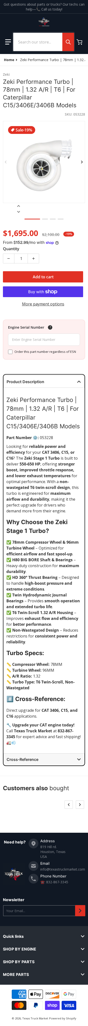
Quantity (11, 248)
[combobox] (43, 42)
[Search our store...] (68, 42)
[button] (8, 42)
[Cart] (80, 42)
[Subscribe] (80, 910)
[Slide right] (82, 162)
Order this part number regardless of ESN (45, 351)
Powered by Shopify (62, 1018)
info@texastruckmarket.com (62, 869)
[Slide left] (6, 162)
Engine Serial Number (26, 327)
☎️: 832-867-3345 (54, 882)
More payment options (43, 304)
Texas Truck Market (35, 1018)
